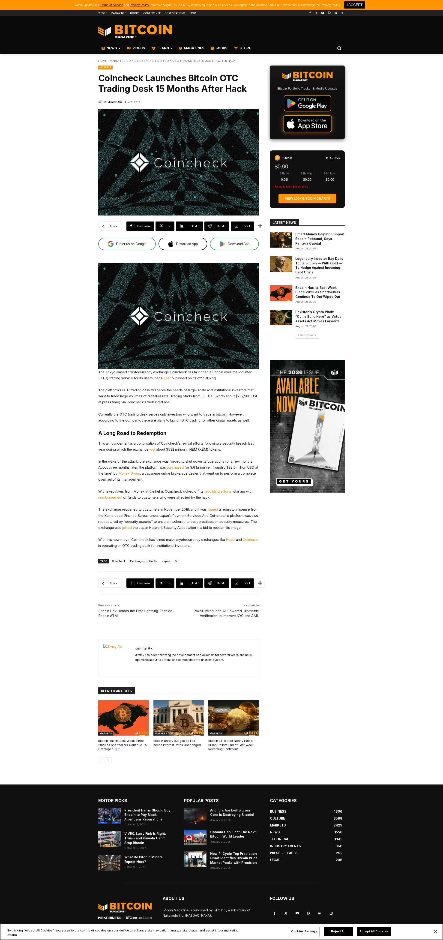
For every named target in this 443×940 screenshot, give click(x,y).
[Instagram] (342, 13)
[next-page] (108, 760)
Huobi (230, 539)
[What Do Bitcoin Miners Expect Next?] (109, 863)
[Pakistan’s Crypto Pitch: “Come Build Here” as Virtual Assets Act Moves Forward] (281, 317)
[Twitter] (316, 13)
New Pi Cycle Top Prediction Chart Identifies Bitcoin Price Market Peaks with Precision (233, 858)
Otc (177, 561)
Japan (166, 561)
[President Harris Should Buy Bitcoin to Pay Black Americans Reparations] (109, 816)
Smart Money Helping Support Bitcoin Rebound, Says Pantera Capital (319, 238)
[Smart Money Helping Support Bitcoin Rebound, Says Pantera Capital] (281, 240)
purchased (175, 467)
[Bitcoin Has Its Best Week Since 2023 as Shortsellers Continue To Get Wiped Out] (123, 718)
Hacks (153, 561)
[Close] (436, 931)
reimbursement (110, 497)
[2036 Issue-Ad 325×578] (307, 426)
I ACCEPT (354, 5)
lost (152, 449)
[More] (260, 226)
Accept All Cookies (373, 931)
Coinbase (250, 539)
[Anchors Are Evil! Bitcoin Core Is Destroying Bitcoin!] (195, 816)
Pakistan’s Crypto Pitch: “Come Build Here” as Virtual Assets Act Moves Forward (318, 316)
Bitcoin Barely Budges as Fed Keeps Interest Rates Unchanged (177, 743)
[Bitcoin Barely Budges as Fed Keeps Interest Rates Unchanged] (178, 718)
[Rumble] (329, 13)
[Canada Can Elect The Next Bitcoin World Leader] (195, 837)
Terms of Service (111, 5)
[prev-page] (101, 760)
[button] (339, 48)
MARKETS (116, 61)
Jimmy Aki (115, 102)
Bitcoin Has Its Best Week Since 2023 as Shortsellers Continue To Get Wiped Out (122, 745)
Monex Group (129, 473)
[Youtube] (323, 13)
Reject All (338, 931)
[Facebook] (310, 13)
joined (127, 527)
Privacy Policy (139, 5)
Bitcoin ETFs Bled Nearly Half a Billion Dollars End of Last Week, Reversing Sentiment (231, 745)
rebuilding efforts (217, 491)
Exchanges (137, 561)
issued (213, 509)
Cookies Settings (304, 931)
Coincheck (119, 561)
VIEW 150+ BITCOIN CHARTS (307, 198)
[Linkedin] (335, 13)
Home (102, 61)
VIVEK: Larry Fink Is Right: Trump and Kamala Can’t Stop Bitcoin (145, 838)
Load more (305, 335)
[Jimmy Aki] (101, 102)
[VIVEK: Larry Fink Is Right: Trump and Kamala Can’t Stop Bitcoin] (109, 839)
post (167, 378)
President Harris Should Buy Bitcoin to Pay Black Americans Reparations (147, 814)
